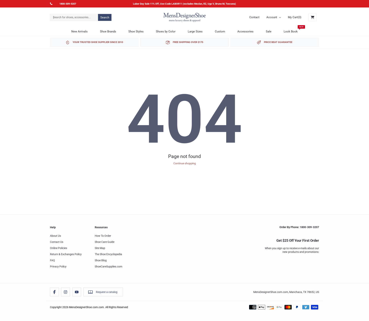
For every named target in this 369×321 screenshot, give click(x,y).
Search (104, 17)
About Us (55, 235)
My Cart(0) (294, 17)
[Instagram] (65, 292)
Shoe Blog (101, 260)
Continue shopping (184, 163)
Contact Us (56, 241)
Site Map (100, 248)
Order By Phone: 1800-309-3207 (299, 227)
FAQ (52, 260)
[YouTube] (76, 292)
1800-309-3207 (67, 3)
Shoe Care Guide (104, 241)
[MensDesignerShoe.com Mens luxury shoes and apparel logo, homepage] (184, 17)
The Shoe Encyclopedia (108, 254)
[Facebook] (54, 292)
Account (271, 17)
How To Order (103, 235)
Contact (254, 17)
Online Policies (58, 248)
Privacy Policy (58, 266)
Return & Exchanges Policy (66, 254)
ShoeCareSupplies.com (108, 266)
